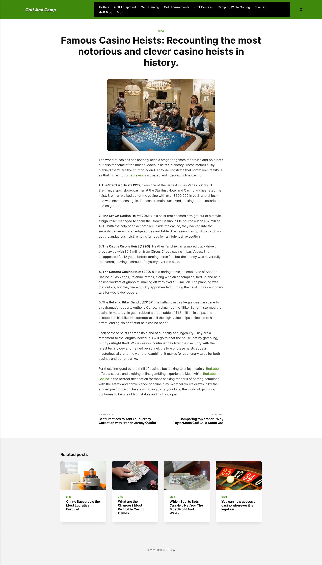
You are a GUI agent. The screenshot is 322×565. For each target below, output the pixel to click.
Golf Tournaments (177, 7)
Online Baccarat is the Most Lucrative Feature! (83, 505)
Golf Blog (105, 12)
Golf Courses (203, 7)
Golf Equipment (125, 7)
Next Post (198, 419)
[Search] (301, 10)
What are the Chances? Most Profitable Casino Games (131, 507)
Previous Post (127, 419)
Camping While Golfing (234, 7)
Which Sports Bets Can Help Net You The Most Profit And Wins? (186, 507)
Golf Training (150, 7)
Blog (120, 12)
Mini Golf (261, 7)
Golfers (104, 7)
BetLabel (213, 369)
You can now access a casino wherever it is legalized (238, 505)
